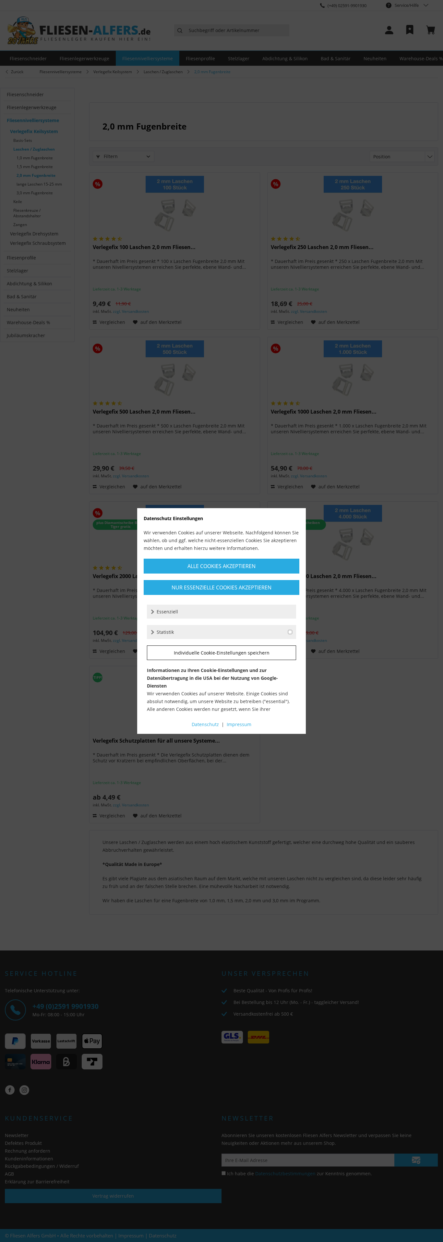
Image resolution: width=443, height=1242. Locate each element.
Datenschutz (205, 724)
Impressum (239, 724)
